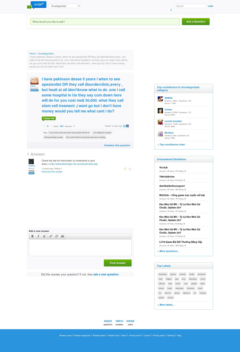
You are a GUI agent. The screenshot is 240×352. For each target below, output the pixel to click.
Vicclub (163, 167)
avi (195, 293)
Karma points (135, 335)
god (176, 279)
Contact (146, 335)
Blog (179, 335)
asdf (160, 279)
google (194, 283)
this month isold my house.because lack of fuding (85, 137)
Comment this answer (52, 171)
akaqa (177, 293)
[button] (32, 236)
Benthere (169, 132)
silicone (162, 283)
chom (33, 85)
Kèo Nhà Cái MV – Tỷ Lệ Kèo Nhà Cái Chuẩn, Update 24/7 (179, 206)
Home (33, 53)
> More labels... (166, 304)
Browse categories (82, 335)
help (170, 283)
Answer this (48, 118)
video (202, 283)
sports (161, 297)
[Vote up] (44, 126)
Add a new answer (39, 231)
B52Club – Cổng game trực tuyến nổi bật (182, 195)
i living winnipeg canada (53, 137)
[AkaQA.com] (36, 5)
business (190, 288)
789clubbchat (167, 176)
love (183, 279)
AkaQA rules (113, 335)
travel (202, 279)
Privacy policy (159, 335)
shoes (161, 288)
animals (183, 274)
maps (170, 288)
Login (210, 5)
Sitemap (171, 335)
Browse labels (99, 335)
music (178, 283)
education (179, 288)
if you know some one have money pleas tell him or (69, 132)
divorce (168, 293)
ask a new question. (106, 274)
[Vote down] (51, 126)
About (124, 335)
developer (163, 274)
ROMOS (169, 97)
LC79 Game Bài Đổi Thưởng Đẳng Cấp (180, 241)
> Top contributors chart (171, 144)
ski (160, 293)
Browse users (65, 335)
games (173, 274)
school (170, 297)
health (191, 274)
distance (186, 293)
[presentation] (32, 236)
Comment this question (117, 145)
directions (193, 279)
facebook (201, 274)
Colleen (168, 109)
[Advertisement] (86, 42)
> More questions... (168, 251)
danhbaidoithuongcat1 (172, 185)
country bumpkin (173, 121)
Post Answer (118, 263)
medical (203, 293)
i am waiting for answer (102, 132)
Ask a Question (195, 21)
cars (186, 283)
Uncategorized (45, 53)
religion (169, 279)
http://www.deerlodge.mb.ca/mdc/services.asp (74, 163)
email (200, 288)
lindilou (32, 165)
